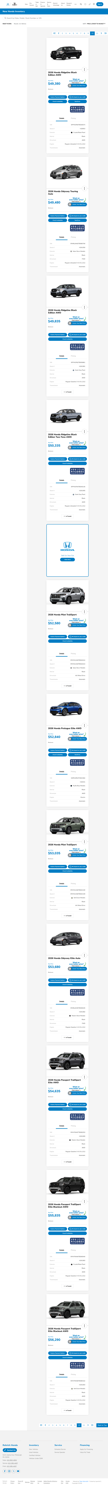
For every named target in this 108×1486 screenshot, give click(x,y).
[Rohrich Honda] (14, 4)
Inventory (34, 1445)
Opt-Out (62, 1482)
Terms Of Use (20, 1482)
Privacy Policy (13, 1482)
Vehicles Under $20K (36, 1458)
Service (58, 1445)
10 (92, 33)
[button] (84, 69)
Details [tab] (61, 118)
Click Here (67, 559)
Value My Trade (85, 1452)
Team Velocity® (84, 1481)
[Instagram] (9, 1471)
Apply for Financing (86, 1449)
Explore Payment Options (58, 97)
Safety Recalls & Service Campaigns (50, 1482)
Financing (85, 1445)
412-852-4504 (12, 1460)
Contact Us (11, 1450)
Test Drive (77, 101)
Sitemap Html (32, 1482)
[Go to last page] (105, 33)
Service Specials (60, 1452)
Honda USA (68, 1482)
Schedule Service (60, 1449)
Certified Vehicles (34, 1455)
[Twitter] (13, 1471)
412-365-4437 (13, 1463)
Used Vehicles (33, 1452)
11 (97, 33)
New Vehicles (33, 1449)
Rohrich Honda (5, 1482)
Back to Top (102, 1425)
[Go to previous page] (59, 33)
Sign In (100, 4)
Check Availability (58, 101)
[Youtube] (18, 1471)
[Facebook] (5, 1471)
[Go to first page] (54, 33)
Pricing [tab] (73, 118)
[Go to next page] (101, 33)
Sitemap (27, 1482)
